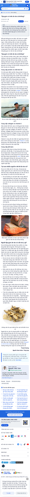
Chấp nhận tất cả (21, 493)
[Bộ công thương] (4, 462)
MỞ (27, 1)
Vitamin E (22, 140)
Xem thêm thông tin (6, 377)
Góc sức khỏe (6, 12)
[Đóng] (1, 1)
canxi (19, 156)
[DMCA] (16, 462)
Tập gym (8, 381)
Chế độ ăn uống (5, 383)
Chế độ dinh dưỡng (16, 381)
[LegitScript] (8, 466)
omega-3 (18, 90)
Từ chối (8, 493)
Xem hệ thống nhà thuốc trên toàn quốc (15, 412)
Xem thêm (18, 360)
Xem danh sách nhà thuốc (15, 414)
